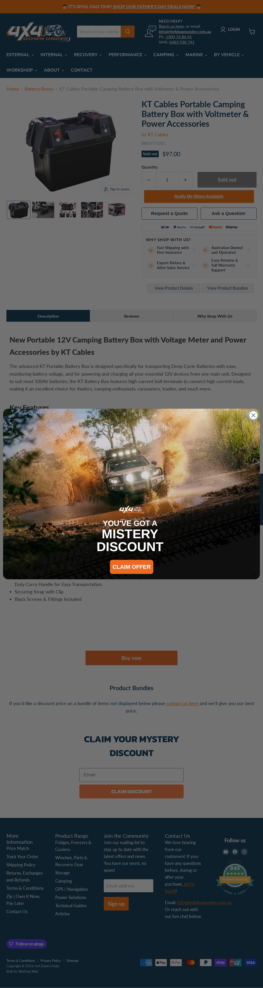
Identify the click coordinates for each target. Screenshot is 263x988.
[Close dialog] (253, 415)
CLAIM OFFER (131, 567)
